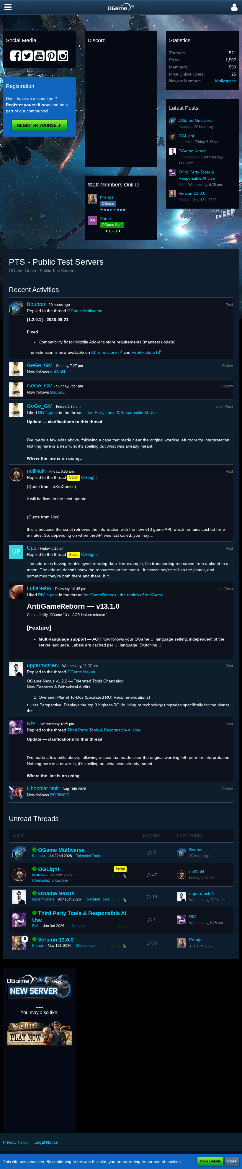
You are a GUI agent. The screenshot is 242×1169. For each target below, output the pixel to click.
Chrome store (104, 352)
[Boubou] (16, 328)
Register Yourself (39, 125)
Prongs (106, 197)
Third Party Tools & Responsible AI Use (120, 412)
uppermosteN (189, 157)
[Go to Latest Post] (181, 852)
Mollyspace (225, 80)
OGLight (186, 135)
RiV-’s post (48, 412)
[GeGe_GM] (16, 369)
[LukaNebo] (16, 620)
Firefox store (143, 352)
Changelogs (85, 946)
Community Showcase (50, 880)
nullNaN (185, 142)
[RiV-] (16, 749)
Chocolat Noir (43, 788)
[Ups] (16, 562)
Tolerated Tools (88, 856)
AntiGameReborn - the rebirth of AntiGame (123, 594)
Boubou (185, 127)
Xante (105, 218)
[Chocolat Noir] (16, 792)
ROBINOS (59, 795)
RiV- (182, 185)
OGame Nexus (192, 150)
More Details (210, 1161)
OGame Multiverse (196, 120)
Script (120, 869)
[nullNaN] (16, 503)
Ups (31, 548)
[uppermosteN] (16, 688)
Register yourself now (28, 104)
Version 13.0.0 (192, 193)
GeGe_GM (40, 365)
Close (232, 1161)
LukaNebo (39, 588)
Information (77, 926)
